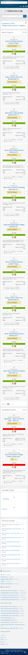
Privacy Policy (7, 651)
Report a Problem (15, 67)
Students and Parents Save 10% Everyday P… (10, 611)
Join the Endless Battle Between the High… (12, 554)
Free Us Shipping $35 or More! (7, 620)
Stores (22, 651)
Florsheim (3, 581)
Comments (6, 67)
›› (13, 404)
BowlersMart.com (14, 39)
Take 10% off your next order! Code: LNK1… (10, 628)
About (12, 651)
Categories (3, 653)
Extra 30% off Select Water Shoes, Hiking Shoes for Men (12, 624)
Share (18, 66)
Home (2, 651)
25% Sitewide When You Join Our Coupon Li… (12, 528)
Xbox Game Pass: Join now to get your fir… (12, 524)
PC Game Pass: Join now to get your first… (12, 533)
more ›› (15, 58)
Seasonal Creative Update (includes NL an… (10, 608)
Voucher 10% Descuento (6, 617)
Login (20, 6)
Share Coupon (17, 651)
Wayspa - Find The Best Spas (7, 583)
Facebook (25, 6)
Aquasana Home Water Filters (14, 417)
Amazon (2, 639)
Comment (20, 139)
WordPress (20, 650)
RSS (23, 6)
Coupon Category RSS (25, 22)
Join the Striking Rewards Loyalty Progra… (12, 541)
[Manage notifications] (25, 652)
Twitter (26, 6)
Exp (1, 641)
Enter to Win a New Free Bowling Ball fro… (12, 550)
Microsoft (2, 574)
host (1, 637)
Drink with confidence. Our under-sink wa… (9, 622)
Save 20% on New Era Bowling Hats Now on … (13, 546)
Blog (7, 653)
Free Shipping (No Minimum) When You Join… (12, 537)
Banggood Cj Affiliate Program (7, 579)
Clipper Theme (9, 650)
